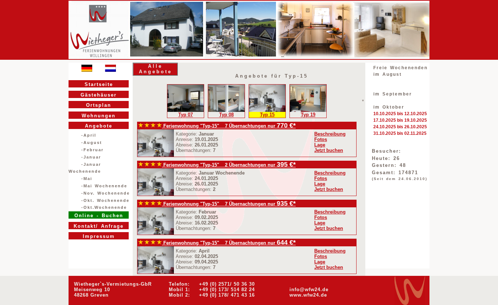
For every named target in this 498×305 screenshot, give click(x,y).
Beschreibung (330, 134)
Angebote (98, 126)
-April (88, 135)
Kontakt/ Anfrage (99, 226)
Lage (319, 145)
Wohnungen (99, 115)
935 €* (286, 203)
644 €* (286, 242)
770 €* (286, 125)
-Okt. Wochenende (105, 200)
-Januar (91, 157)
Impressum (99, 236)
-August (91, 142)
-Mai (86, 178)
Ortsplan (98, 105)
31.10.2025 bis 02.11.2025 (400, 133)
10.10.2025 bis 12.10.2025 (400, 113)
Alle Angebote (155, 68)
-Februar (92, 150)
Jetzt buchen (328, 150)
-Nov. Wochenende (105, 193)
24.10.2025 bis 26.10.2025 (400, 126)
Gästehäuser (99, 95)
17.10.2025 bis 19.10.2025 (400, 120)
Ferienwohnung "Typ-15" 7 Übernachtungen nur (219, 126)
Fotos (320, 139)
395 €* (286, 164)
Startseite (99, 84)
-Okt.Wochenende (104, 207)
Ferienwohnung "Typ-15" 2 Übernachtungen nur (219, 165)
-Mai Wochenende (104, 186)
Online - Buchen (98, 215)
